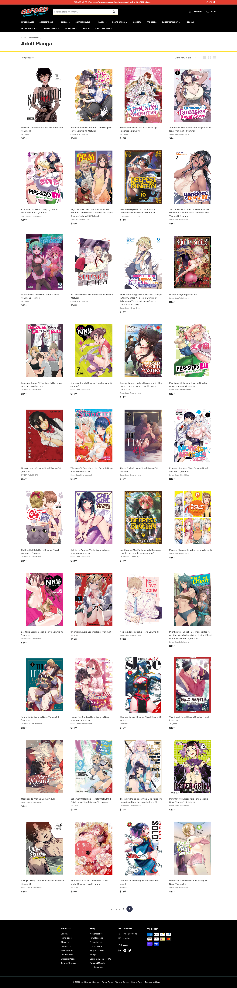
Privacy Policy (67, 951)
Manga (101, 22)
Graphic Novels (83, 22)
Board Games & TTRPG (100, 959)
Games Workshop (170, 22)
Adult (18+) (69, 28)
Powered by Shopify (153, 982)
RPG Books (151, 22)
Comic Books (96, 946)
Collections (34, 38)
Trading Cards (50, 28)
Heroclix (190, 22)
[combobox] (85, 12)
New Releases (27, 22)
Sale (85, 28)
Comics (64, 22)
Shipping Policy (68, 959)
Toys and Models (97, 963)
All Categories (96, 934)
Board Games (118, 22)
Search (64, 934)
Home (23, 38)
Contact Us (66, 946)
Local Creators (102, 28)
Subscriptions (46, 22)
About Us (65, 942)
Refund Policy (67, 955)
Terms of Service (68, 963)
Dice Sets (137, 22)
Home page (66, 938)
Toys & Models (28, 28)
